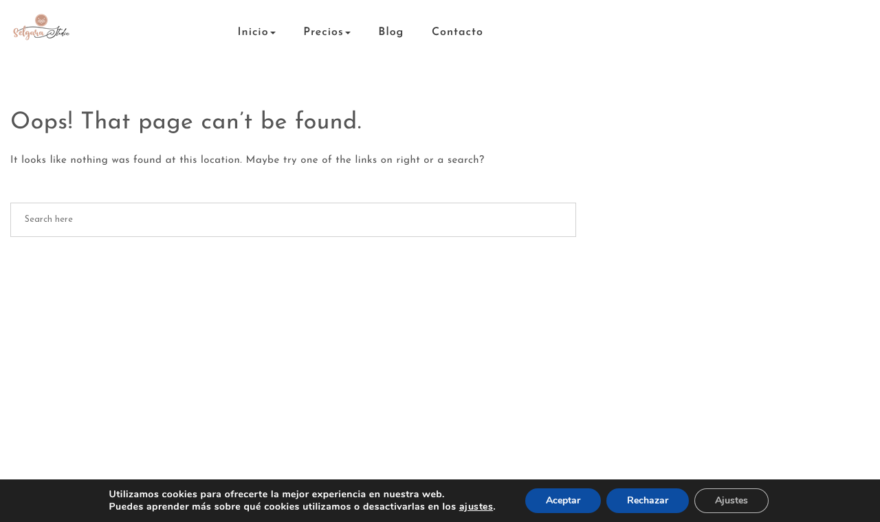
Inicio (253, 32)
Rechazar (647, 500)
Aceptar (563, 500)
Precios (323, 32)
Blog (391, 32)
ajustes (476, 507)
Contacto (457, 32)
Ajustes (731, 500)
